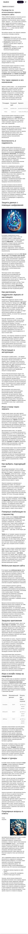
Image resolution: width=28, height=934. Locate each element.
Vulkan (8, 27)
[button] (25, 2)
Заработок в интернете (8, 6)
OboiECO (6, 2)
